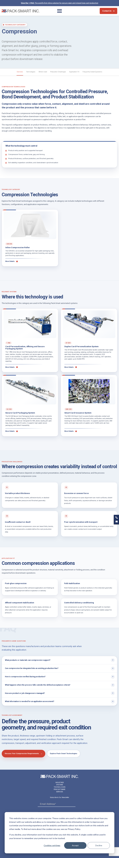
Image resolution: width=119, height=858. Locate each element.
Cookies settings (52, 845)
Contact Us (106, 11)
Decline (98, 845)
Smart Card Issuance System (77, 413)
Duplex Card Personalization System (81, 346)
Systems (59, 785)
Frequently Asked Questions (92, 72)
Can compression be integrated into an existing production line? (31, 668)
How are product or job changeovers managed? (25, 693)
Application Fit (74, 72)
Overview (20, 72)
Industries (59, 782)
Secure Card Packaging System (20, 413)
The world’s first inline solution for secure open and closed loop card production (59, 3)
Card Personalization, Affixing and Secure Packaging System (25, 347)
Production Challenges (58, 72)
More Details (10, 261)
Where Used (43, 72)
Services (59, 792)
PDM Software (59, 789)
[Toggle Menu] (59, 11)
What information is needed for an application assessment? (29, 701)
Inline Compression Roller (17, 247)
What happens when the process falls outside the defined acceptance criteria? (37, 685)
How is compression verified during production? (25, 677)
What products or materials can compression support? (27, 660)
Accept (75, 845)
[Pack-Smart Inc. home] (20, 11)
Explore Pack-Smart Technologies (63, 753)
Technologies (30, 72)
